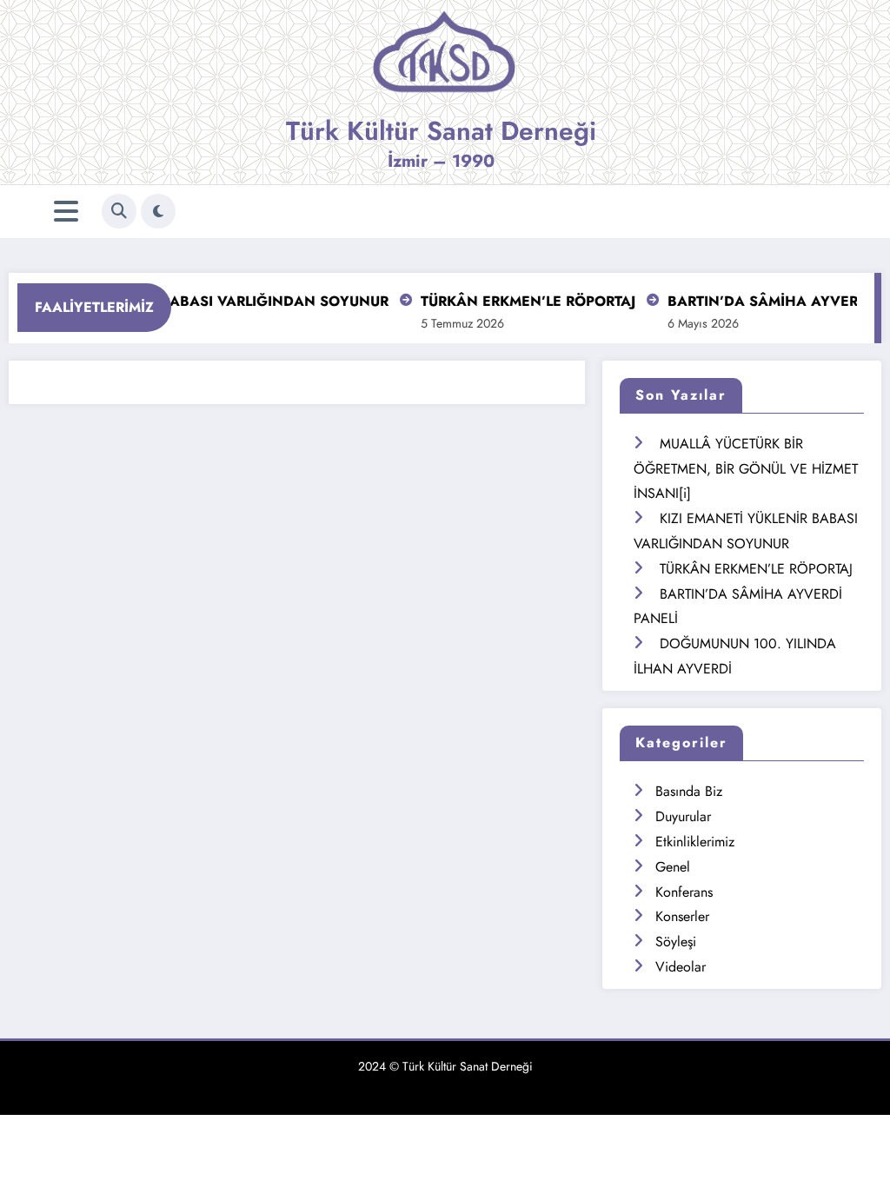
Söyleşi (675, 942)
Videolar (680, 967)
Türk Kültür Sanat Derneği (441, 130)
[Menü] (66, 211)
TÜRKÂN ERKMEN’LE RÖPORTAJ (516, 301)
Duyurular (683, 816)
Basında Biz (688, 791)
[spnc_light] (158, 211)
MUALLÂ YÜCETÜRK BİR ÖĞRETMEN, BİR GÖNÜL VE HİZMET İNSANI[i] (746, 469)
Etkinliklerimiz (694, 842)
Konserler (682, 916)
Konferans (684, 892)
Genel (672, 867)
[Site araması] (119, 211)
